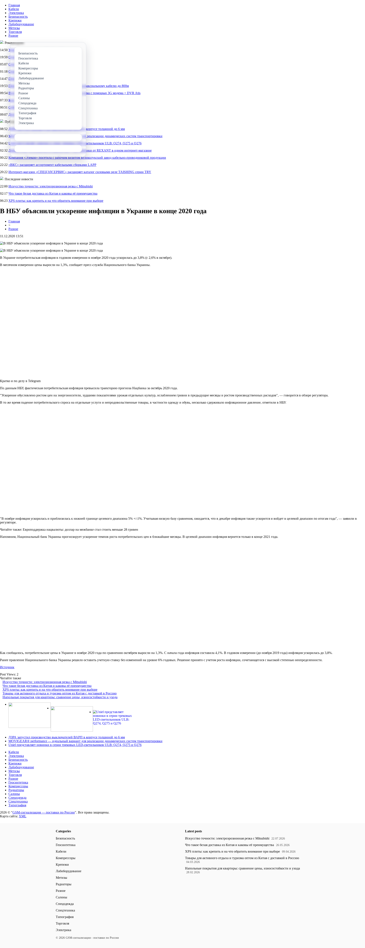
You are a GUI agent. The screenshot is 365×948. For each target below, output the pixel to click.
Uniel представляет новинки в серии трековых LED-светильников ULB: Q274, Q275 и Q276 (75, 745)
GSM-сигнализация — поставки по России (43, 812)
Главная (14, 5)
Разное (13, 35)
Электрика (16, 13)
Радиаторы (16, 790)
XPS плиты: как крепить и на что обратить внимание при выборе (55, 200)
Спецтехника (18, 801)
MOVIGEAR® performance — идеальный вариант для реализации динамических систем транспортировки (85, 741)
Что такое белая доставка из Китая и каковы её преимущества (52, 193)
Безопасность (18, 16)
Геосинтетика (18, 782)
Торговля (15, 32)
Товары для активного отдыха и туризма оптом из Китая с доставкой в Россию (60, 693)
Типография (17, 805)
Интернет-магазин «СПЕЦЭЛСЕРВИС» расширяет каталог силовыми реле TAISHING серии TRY (79, 172)
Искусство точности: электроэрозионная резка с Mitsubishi (50, 186)
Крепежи (15, 20)
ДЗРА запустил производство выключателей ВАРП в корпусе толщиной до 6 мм (66, 737)
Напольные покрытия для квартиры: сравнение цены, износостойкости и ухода (60, 697)
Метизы (14, 28)
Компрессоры (18, 786)
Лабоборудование (21, 24)
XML (22, 816)
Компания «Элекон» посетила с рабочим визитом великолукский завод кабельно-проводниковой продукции (87, 157)
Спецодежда (17, 797)
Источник (7, 667)
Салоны (14, 794)
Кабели (13, 9)
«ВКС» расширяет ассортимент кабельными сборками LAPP (52, 165)
